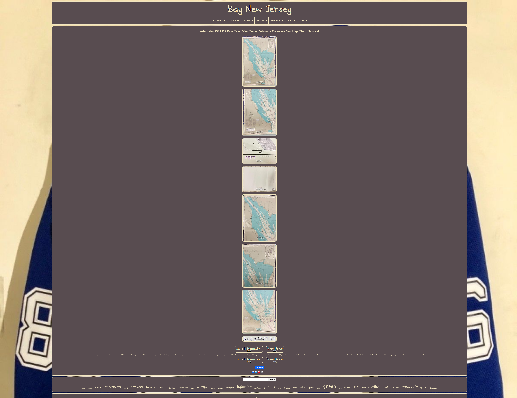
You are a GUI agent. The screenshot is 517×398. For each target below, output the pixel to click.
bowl (126, 388)
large (90, 388)
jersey (270, 386)
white (303, 387)
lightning (244, 387)
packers (137, 387)
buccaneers (113, 387)
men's (162, 387)
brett (295, 387)
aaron (347, 387)
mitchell (220, 388)
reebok (365, 387)
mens (213, 388)
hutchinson (257, 388)
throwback (183, 387)
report (192, 388)
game (423, 387)
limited (287, 388)
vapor (396, 387)
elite (318, 388)
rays (340, 388)
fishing (172, 388)
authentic (410, 386)
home (83, 388)
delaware (433, 388)
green (329, 386)
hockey (98, 387)
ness (279, 388)
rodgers (230, 387)
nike (375, 386)
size (356, 387)
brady (150, 387)
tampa (203, 386)
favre (311, 387)
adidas (386, 387)
